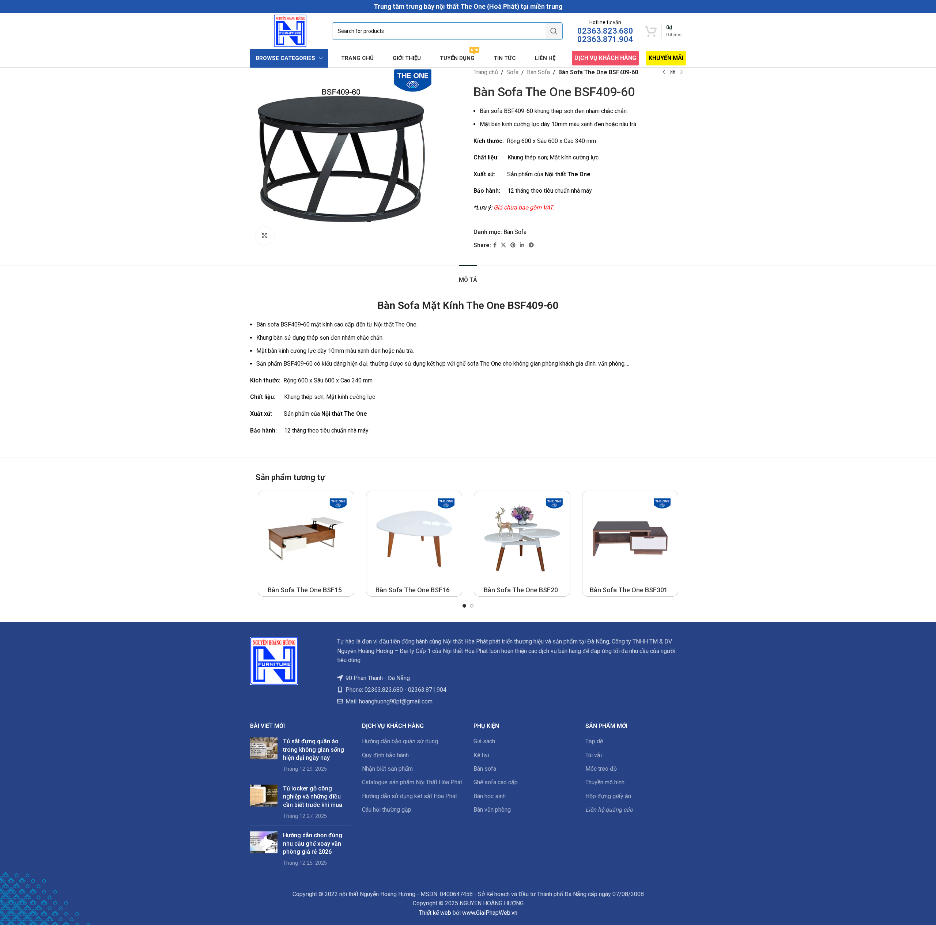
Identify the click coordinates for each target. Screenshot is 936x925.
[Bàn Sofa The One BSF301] (630, 539)
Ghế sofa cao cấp (495, 782)
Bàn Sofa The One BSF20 (521, 590)
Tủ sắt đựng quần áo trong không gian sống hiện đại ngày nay (313, 749)
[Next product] (681, 72)
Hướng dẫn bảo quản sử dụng (400, 741)
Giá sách (484, 741)
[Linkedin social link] (522, 245)
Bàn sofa (484, 768)
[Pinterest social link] (513, 245)
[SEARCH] (554, 31)
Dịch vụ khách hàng (605, 57)
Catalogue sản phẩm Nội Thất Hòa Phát (412, 782)
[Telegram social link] (531, 245)
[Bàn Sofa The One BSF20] (522, 539)
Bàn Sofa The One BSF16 (412, 590)
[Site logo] (290, 30)
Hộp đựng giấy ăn (608, 796)
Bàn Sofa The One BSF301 (629, 590)
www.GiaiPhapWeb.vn (489, 912)
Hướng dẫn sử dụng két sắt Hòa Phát (409, 796)
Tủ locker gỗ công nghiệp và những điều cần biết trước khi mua (312, 796)
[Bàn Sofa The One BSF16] (414, 539)
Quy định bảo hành (385, 755)
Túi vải (593, 755)
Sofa (512, 72)
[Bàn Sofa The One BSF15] (306, 539)
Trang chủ (485, 72)
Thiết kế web (435, 912)
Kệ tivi (481, 755)
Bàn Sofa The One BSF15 (305, 590)
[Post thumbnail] (264, 755)
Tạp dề (594, 741)
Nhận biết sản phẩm (387, 768)
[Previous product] (664, 72)
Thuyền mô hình (604, 782)
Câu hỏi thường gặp (386, 809)
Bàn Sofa (538, 72)
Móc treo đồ (601, 768)
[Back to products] (672, 72)
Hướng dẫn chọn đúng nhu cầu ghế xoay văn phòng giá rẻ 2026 (312, 843)
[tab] (468, 276)
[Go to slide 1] (464, 606)
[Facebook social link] (495, 245)
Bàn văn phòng (492, 809)
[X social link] (503, 245)
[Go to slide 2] (471, 606)
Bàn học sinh (489, 796)
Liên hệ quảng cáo (609, 809)
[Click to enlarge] (265, 236)
